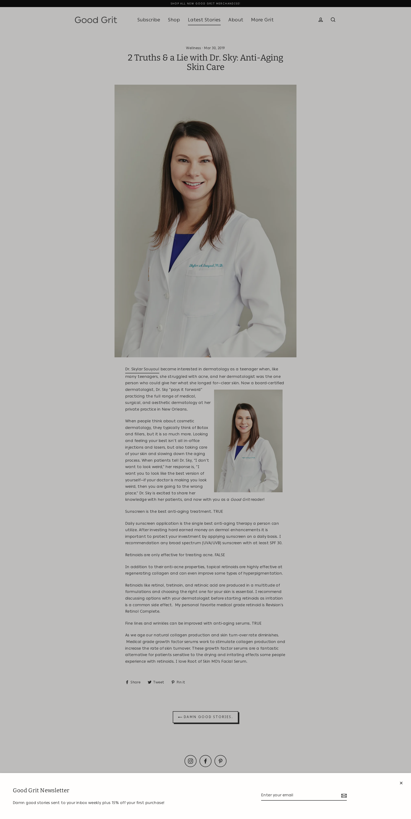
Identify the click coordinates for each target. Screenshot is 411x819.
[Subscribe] (343, 795)
